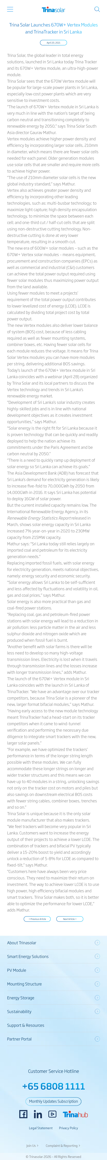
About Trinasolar (21, 943)
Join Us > (32, 1145)
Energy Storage (20, 998)
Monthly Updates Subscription (53, 1101)
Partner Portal (19, 1039)
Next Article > (70, 919)
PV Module (16, 970)
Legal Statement (41, 1127)
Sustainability (19, 1011)
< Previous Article (37, 919)
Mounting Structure (24, 984)
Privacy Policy (68, 1127)
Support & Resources (25, 1025)
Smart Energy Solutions (28, 956)
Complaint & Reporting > (63, 1145)
